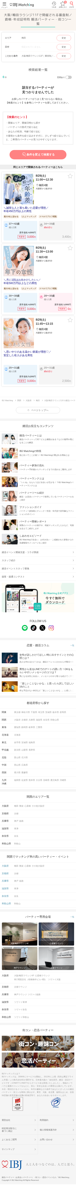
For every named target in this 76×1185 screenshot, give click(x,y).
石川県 (24, 757)
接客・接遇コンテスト (13, 576)
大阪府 (17, 720)
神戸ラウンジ (20, 994)
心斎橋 (27, 806)
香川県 (17, 772)
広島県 (24, 765)
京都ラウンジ (20, 987)
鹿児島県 (54, 780)
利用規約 (44, 1120)
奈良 (16, 836)
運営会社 (6, 1120)
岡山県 (17, 765)
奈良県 (46, 720)
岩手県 (17, 742)
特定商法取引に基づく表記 (9, 1129)
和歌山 (17, 843)
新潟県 (17, 750)
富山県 (17, 757)
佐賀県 (24, 780)
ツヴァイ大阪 (54, 979)
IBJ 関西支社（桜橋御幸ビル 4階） (30, 979)
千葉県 (34, 712)
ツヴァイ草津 (20, 1002)
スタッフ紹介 (9, 560)
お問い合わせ (46, 1139)
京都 (16, 813)
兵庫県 (32, 720)
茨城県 (48, 712)
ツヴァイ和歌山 (21, 1017)
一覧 (72, 645)
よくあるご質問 (9, 1139)
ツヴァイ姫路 (34, 994)
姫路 (21, 821)
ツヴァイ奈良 (20, 1009)
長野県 (32, 750)
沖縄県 (63, 780)
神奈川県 (25, 712)
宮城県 (24, 742)
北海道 (17, 735)
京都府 (24, 720)
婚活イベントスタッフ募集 (15, 568)
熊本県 (32, 780)
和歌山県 (54, 720)
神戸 (16, 821)
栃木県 (55, 712)
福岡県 (17, 780)
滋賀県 (39, 720)
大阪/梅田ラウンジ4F (24, 975)
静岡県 (24, 727)
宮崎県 (46, 780)
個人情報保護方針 (48, 1130)
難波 (21, 806)
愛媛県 (24, 772)
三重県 (39, 727)
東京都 (17, 712)
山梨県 (24, 750)
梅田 (16, 806)
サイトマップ (8, 1149)
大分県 (39, 780)
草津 (16, 828)
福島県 (32, 742)
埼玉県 (41, 712)
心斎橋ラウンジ (42, 975)
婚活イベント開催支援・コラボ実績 (20, 552)
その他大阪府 (38, 806)
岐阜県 (32, 727)
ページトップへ (39, 410)
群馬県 (63, 712)
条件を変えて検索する (41, 154)
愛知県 (17, 727)
